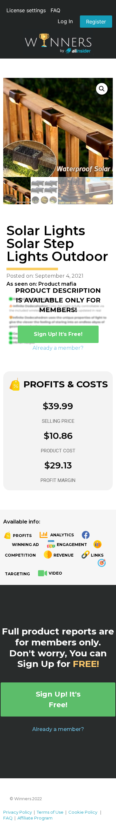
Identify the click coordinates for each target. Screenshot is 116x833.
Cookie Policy (82, 812)
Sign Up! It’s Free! (58, 334)
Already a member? (58, 348)
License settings (26, 10)
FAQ (55, 10)
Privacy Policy (17, 812)
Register (96, 21)
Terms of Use (50, 812)
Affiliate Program (35, 817)
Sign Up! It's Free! (58, 699)
